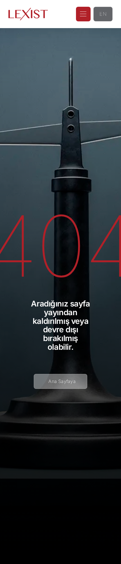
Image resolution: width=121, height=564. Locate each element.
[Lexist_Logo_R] (28, 10)
